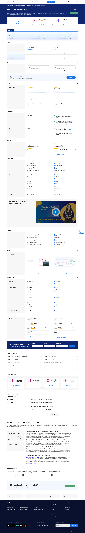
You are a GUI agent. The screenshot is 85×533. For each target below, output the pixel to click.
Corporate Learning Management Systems (42, 475)
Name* (33, 343)
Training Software (27, 475)
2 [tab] (38, 270)
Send (72, 345)
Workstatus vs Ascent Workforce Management (52, 362)
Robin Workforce (42, 19)
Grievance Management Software (54, 471)
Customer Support (30, 99)
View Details (29, 49)
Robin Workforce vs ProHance (49, 359)
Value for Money (30, 93)
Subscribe (74, 525)
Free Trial (39, 55)
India (68, 1)
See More (54, 414)
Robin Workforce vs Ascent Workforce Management (17, 356)
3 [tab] (39, 270)
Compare (34, 1)
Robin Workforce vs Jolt (34, 384)
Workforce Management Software (20, 5)
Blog (44, 1)
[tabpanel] (38, 67)
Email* (45, 343)
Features (29, 90)
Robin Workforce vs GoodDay (12, 359)
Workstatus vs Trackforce (12, 368)
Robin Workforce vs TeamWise (69, 385)
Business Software (10, 5)
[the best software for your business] (11, 2)
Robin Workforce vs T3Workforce (51, 385)
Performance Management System (15, 475)
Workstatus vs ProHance (48, 368)
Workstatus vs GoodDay (48, 365)
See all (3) (38, 273)
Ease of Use (29, 96)
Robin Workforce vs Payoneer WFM (50, 356)
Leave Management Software (39, 471)
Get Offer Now (71, 77)
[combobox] (58, 346)
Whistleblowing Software (58, 475)
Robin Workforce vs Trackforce (13, 362)
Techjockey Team (32, 463)
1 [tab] (55, 224)
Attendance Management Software (24, 471)
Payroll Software (11, 471)
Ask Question (39, 1)
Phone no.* (58, 343)
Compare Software (30, 5)
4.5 (48, 96)
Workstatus (65, 19)
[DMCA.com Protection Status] (25, 526)
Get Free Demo (42, 24)
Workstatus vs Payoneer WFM (12, 365)
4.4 (48, 99)
